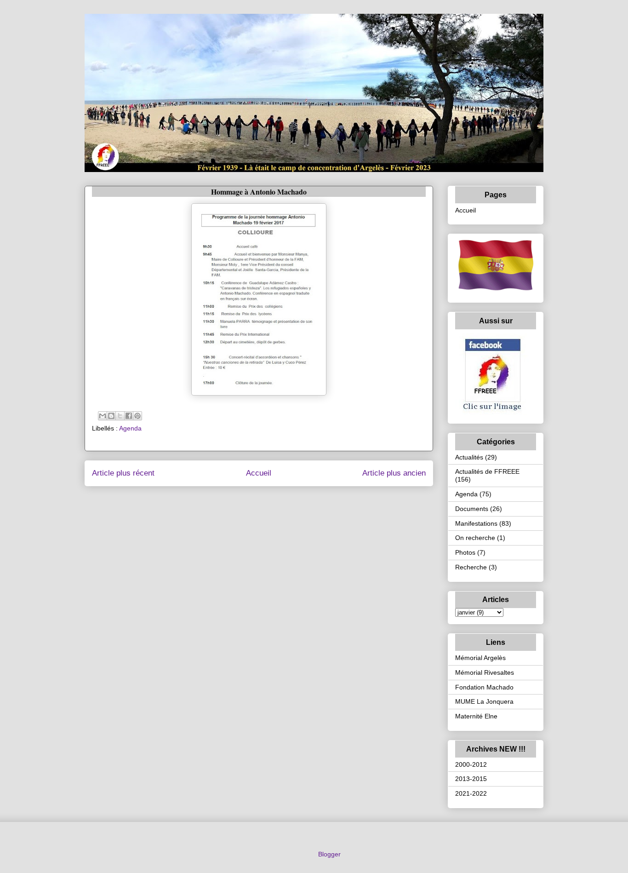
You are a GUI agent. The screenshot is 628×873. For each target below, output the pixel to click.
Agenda (130, 428)
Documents (471, 508)
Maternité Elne (476, 716)
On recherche (475, 537)
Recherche (471, 567)
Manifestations (476, 523)
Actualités (469, 457)
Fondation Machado (484, 687)
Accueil (258, 473)
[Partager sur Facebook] (128, 415)
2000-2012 (471, 764)
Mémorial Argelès (480, 657)
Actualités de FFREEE (487, 471)
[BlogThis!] (111, 415)
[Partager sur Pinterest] (137, 415)
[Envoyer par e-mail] (102, 415)
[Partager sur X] (120, 415)
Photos (465, 552)
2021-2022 (471, 793)
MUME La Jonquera (484, 701)
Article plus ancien (394, 473)
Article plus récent (123, 473)
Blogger (329, 854)
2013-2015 (471, 778)
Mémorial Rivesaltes (484, 672)
